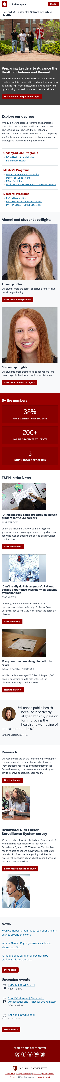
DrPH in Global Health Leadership (23, 204)
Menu (53, 4)
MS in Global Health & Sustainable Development (31, 184)
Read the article (12, 689)
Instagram (30, 1054)
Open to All (36, 1074)
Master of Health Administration (22, 174)
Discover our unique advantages (22, 96)
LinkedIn (42, 1054)
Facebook (23, 1054)
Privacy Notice (48, 1074)
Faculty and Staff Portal (30, 1048)
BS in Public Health (16, 160)
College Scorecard (23, 1074)
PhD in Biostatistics (16, 198)
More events (11, 1029)
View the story (12, 621)
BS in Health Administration (20, 157)
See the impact (12, 780)
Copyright (13, 1077)
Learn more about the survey (20, 868)
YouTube (36, 1054)
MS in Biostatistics (15, 181)
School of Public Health (27, 14)
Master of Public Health (18, 177)
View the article (12, 546)
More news (10, 969)
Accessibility (10, 1074)
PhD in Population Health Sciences (24, 201)
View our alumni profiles (17, 299)
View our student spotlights (19, 382)
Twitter (17, 1054)
